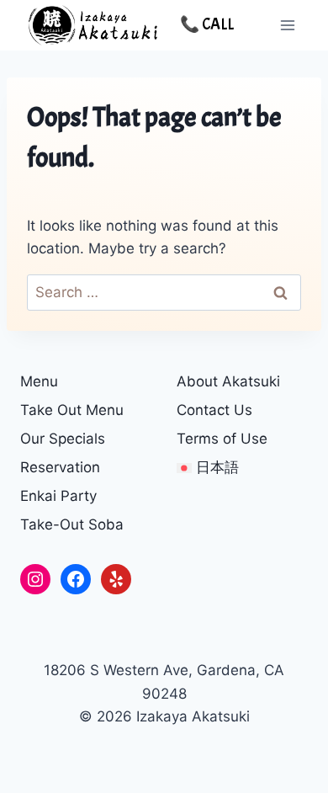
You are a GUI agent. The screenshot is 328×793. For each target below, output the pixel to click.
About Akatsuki (228, 381)
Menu (39, 381)
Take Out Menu (72, 410)
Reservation (60, 467)
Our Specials (62, 438)
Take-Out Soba (72, 524)
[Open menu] (287, 25)
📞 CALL (207, 24)
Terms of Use (222, 438)
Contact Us (214, 410)
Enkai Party (58, 495)
